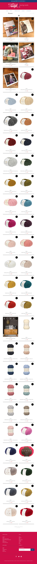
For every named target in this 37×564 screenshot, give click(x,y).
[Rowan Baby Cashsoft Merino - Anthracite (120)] (10, 349)
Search (3, 540)
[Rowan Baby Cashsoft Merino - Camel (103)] (26, 349)
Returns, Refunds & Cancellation (7, 539)
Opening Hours (5, 549)
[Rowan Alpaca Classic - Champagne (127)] (26, 100)
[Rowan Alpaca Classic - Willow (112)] (26, 304)
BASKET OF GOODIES (20, 1)
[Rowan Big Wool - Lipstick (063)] (26, 512)
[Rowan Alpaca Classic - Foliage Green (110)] (26, 161)
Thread (20, 541)
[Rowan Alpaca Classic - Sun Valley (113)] (10, 283)
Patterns (20, 540)
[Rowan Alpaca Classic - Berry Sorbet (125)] (26, 75)
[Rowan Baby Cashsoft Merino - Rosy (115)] (10, 390)
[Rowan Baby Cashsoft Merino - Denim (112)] (10, 369)
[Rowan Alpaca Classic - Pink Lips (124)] (10, 222)
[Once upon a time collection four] (10, 78)
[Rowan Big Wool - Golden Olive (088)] (26, 491)
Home (31, 13)
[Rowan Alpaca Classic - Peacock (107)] (26, 202)
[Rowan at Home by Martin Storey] (10, 327)
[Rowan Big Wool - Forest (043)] (26, 471)
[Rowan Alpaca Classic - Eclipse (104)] (26, 141)
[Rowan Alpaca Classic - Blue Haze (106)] (10, 100)
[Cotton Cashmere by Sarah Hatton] (10, 52)
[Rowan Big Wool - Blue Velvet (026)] (10, 451)
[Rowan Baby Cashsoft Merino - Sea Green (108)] (26, 390)
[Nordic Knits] (26, 52)
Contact (4, 550)
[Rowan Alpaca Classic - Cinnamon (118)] (26, 121)
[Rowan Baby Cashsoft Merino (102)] (26, 324)
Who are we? (4, 551)
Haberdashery (21, 539)
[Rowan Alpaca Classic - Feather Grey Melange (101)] (10, 161)
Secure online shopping (6, 538)
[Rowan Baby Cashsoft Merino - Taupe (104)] (26, 410)
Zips (19, 542)
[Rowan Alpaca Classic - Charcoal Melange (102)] (10, 121)
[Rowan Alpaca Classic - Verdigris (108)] (26, 283)
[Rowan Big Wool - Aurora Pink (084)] (26, 430)
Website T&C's (5, 541)
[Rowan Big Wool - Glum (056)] (10, 491)
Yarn (19, 538)
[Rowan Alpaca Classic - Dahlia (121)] (10, 141)
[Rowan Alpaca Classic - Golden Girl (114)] (10, 182)
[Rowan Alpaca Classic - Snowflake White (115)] (10, 263)
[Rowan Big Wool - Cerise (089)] (26, 451)
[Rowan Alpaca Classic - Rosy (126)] (10, 243)
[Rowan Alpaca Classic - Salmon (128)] (26, 243)
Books (20, 543)
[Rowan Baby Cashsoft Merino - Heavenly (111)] (26, 369)
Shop (11, 10)
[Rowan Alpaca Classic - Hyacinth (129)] (10, 202)
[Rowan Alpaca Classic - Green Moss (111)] (26, 182)
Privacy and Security (5, 542)
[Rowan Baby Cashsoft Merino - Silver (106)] (10, 410)
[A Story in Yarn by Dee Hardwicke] (10, 27)
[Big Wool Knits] (26, 27)
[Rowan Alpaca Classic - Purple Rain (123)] (26, 222)
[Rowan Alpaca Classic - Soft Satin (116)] (26, 263)
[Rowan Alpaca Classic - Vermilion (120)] (10, 304)
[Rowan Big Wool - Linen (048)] (10, 512)
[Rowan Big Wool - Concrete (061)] (10, 471)
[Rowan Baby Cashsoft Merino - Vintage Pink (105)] (10, 430)
